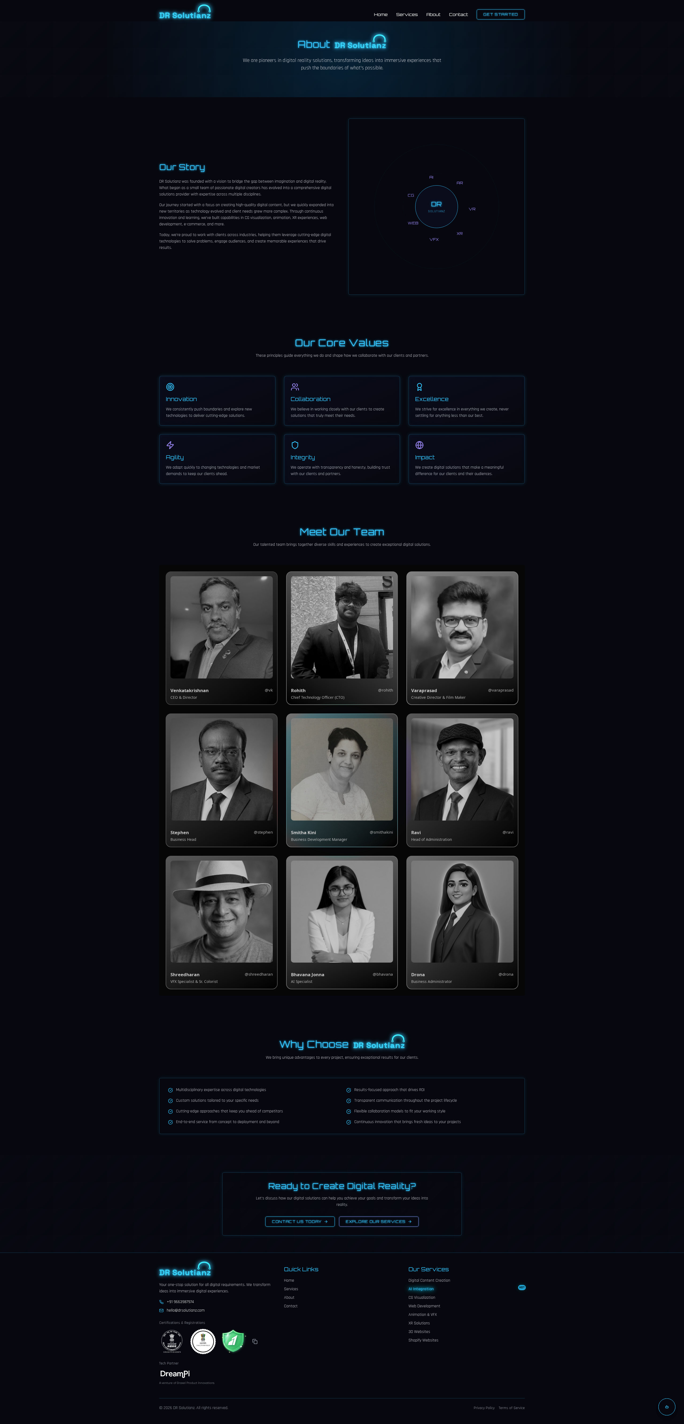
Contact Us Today (297, 1221)
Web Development (424, 1306)
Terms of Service (512, 1408)
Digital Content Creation (429, 1280)
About (433, 14)
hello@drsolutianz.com (186, 1310)
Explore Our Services (376, 1221)
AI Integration (467, 1289)
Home (381, 14)
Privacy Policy (484, 1408)
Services (407, 14)
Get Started (500, 14)
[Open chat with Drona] (666, 1406)
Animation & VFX (423, 1314)
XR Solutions (419, 1323)
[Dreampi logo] (175, 1374)
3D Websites (419, 1332)
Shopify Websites (423, 1340)
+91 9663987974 (180, 1302)
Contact (458, 14)
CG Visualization (422, 1297)
